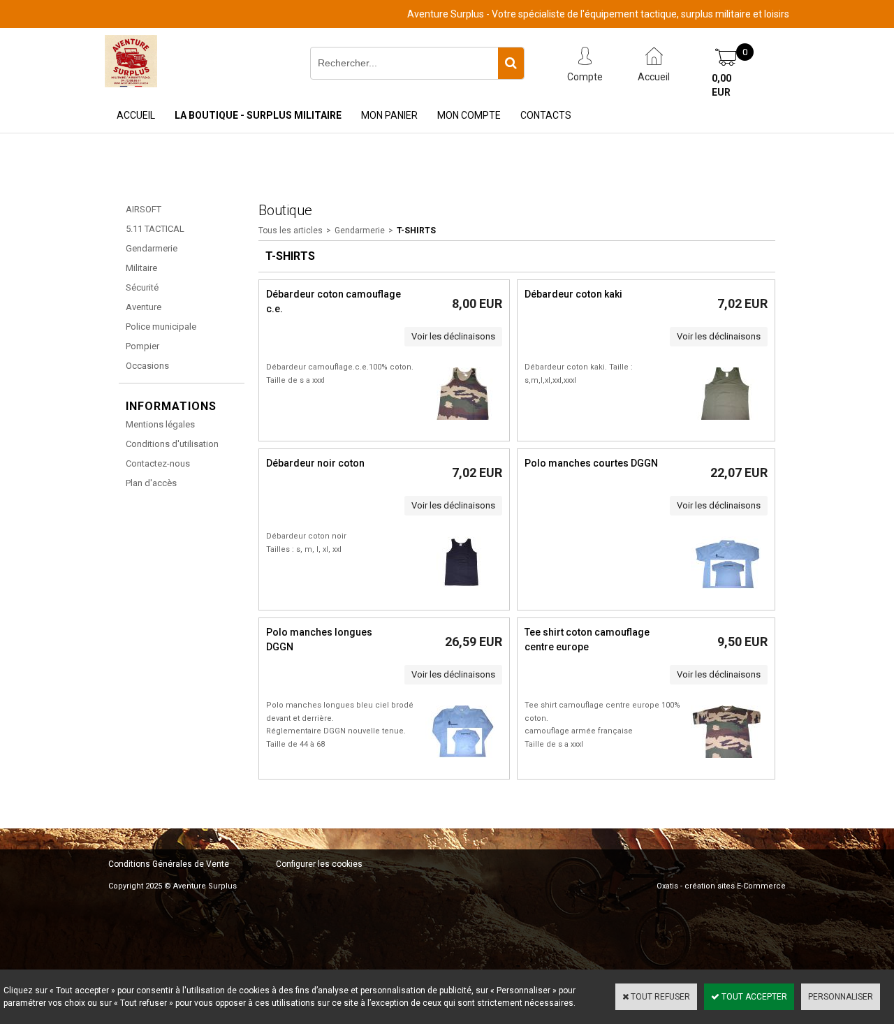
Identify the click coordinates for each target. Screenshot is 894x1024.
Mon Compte (469, 115)
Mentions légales (160, 424)
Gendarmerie (151, 248)
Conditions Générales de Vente (168, 864)
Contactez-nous (158, 463)
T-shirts (416, 230)
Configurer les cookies (319, 864)
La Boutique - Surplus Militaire (258, 115)
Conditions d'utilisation (172, 444)
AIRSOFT (143, 209)
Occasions (147, 365)
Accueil (136, 115)
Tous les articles (290, 230)
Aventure (143, 307)
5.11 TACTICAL (155, 229)
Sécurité (142, 287)
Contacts (545, 115)
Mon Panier (389, 115)
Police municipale (161, 326)
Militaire (141, 268)
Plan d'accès (151, 483)
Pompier (142, 346)
